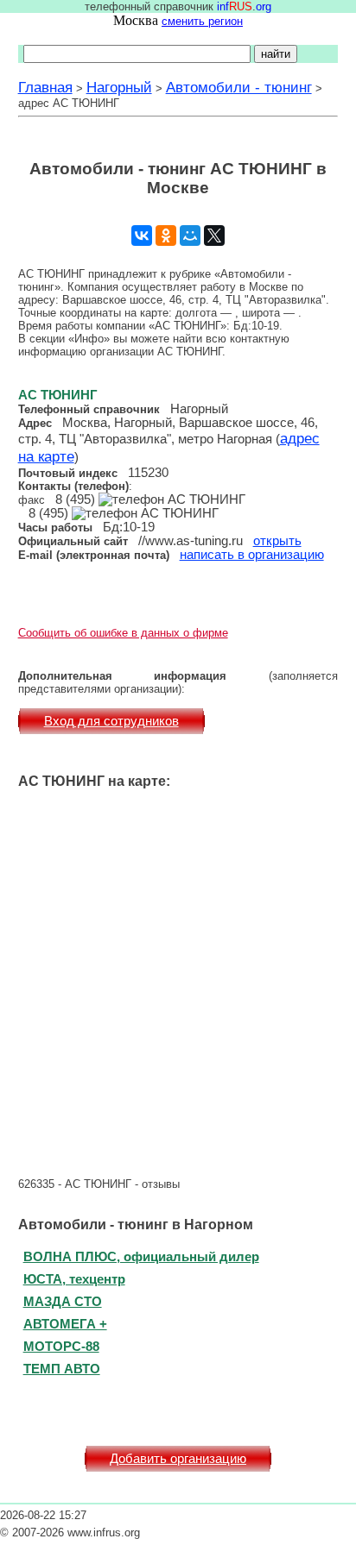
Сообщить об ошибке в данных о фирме (123, 632)
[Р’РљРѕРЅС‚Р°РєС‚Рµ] (141, 235)
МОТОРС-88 (61, 1346)
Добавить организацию (178, 1459)
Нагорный (119, 87)
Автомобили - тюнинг (239, 87)
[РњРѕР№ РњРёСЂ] (190, 235)
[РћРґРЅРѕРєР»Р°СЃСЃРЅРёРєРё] (166, 235)
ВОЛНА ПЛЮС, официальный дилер (141, 1256)
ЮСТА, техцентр (74, 1279)
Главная (45, 87)
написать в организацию (252, 555)
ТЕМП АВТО (61, 1368)
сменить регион (202, 21)
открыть (277, 541)
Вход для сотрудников (111, 721)
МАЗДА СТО (62, 1301)
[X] (214, 235)
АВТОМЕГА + (65, 1323)
